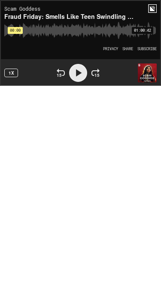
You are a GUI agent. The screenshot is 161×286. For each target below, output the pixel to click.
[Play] (78, 73)
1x (11, 73)
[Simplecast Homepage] (152, 8)
